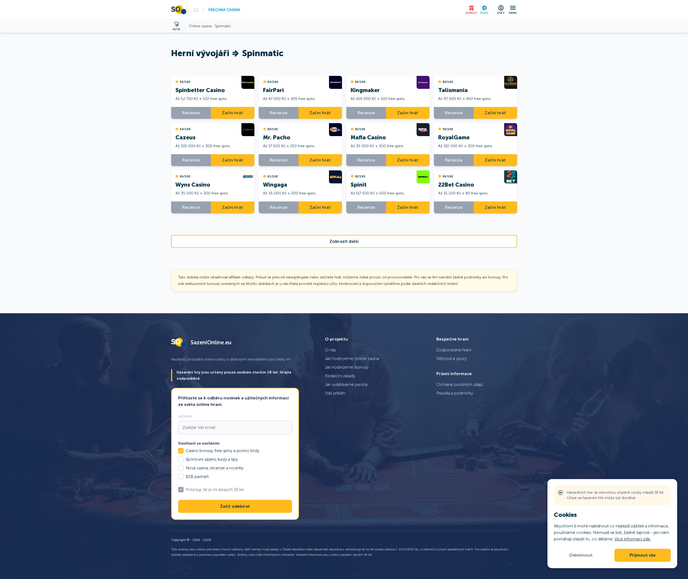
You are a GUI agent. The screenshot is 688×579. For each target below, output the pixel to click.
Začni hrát (232, 112)
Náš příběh (335, 393)
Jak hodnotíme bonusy (347, 367)
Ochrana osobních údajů (459, 384)
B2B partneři (197, 476)
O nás (330, 350)
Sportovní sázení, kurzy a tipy (212, 459)
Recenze (191, 112)
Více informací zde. (632, 539)
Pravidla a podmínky (454, 393)
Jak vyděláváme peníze (346, 384)
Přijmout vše (643, 555)
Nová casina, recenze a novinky (214, 468)
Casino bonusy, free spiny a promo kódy (222, 451)
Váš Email (185, 416)
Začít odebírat (235, 506)
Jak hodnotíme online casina (352, 358)
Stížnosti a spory (451, 358)
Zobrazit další (344, 241)
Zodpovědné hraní (453, 350)
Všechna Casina (224, 10)
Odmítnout (581, 555)
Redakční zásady (340, 375)
